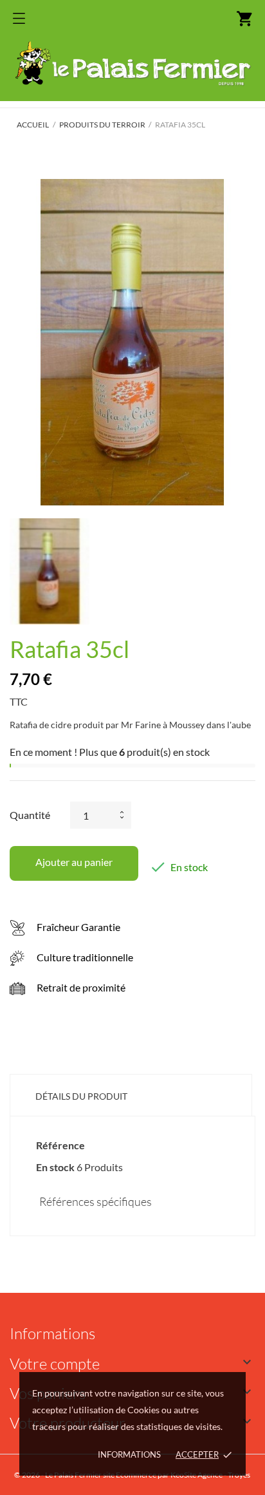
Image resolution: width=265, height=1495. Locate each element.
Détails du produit (81, 1096)
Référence (60, 1145)
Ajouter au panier (74, 862)
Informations (129, 1454)
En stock (55, 1167)
